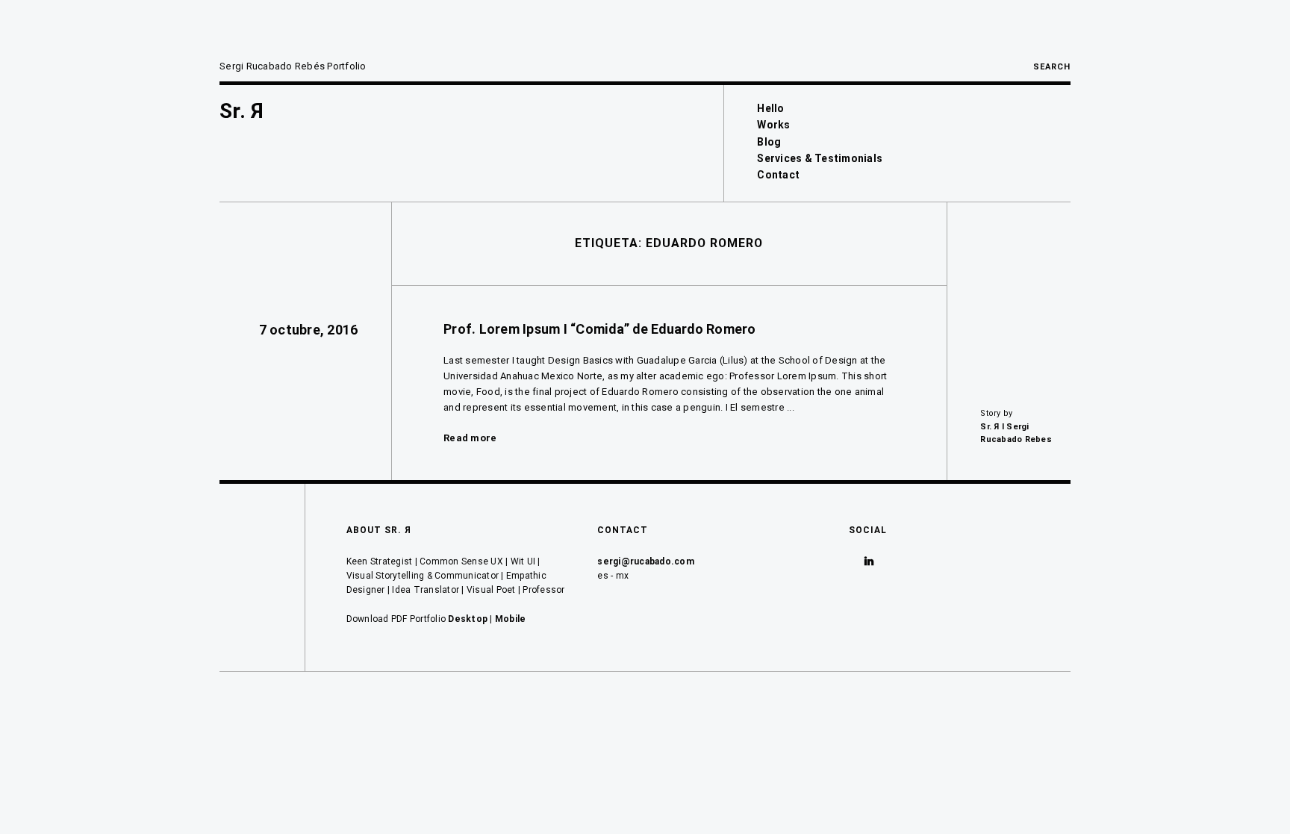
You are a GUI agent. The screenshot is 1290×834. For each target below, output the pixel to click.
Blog (769, 142)
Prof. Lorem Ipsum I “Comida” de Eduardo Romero (599, 329)
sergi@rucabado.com (645, 561)
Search (1052, 67)
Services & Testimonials (819, 158)
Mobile (510, 619)
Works (773, 125)
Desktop (467, 619)
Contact (778, 175)
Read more (469, 438)
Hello (770, 108)
